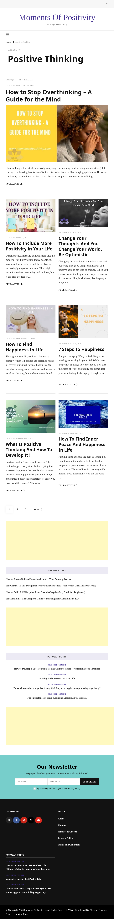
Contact (62, 825)
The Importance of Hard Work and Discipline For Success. (57, 698)
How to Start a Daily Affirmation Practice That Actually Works (38, 579)
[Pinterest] (23, 820)
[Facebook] (16, 820)
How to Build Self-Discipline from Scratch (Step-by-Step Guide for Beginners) (45, 592)
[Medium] (31, 820)
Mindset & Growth (67, 831)
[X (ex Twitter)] (9, 820)
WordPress (23, 914)
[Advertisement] (57, 540)
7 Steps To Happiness (81, 349)
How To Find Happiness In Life (25, 347)
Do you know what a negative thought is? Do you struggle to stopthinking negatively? (57, 688)
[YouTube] (38, 820)
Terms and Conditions (69, 844)
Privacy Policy (65, 838)
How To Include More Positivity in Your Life (29, 246)
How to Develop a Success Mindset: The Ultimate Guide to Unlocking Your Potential (57, 668)
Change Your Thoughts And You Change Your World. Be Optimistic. (80, 246)
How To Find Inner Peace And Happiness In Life (82, 444)
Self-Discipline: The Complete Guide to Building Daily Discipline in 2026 (43, 598)
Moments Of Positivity (57, 17)
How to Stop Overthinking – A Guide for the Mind (49, 95)
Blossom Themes (98, 910)
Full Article (14, 184)
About (61, 818)
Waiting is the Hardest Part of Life (57, 678)
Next (36, 509)
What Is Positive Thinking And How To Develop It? (29, 449)
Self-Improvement (57, 665)
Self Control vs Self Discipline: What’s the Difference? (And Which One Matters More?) (51, 585)
